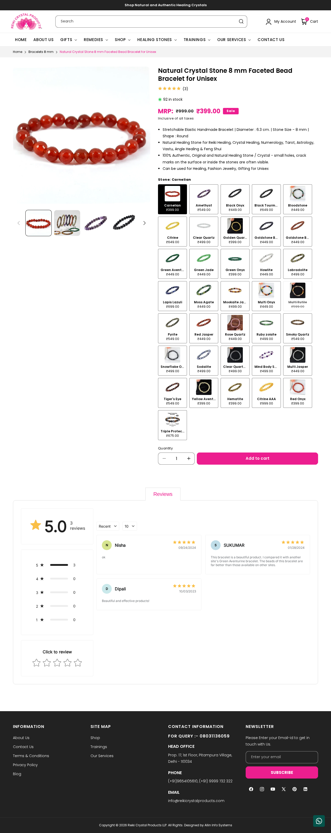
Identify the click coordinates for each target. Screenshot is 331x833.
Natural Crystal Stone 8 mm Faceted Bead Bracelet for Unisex (108, 52)
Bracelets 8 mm (41, 52)
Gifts (66, 40)
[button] (309, 22)
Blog (17, 773)
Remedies (93, 40)
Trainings (195, 40)
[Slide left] (18, 223)
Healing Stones (154, 40)
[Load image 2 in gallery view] (67, 223)
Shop (120, 40)
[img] (169, 88)
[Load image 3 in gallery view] (96, 223)
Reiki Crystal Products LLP (147, 825)
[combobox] (151, 21)
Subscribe (282, 772)
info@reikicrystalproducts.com (196, 800)
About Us (21, 737)
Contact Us (23, 746)
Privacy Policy (25, 764)
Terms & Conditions (31, 755)
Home (17, 52)
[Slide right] (144, 223)
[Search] (241, 21)
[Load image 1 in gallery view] (38, 223)
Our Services (231, 40)
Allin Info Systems (218, 825)
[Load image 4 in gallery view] (124, 223)
